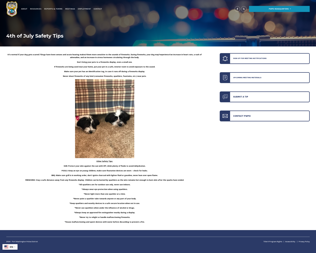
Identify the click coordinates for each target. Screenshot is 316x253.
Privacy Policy (304, 242)
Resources (35, 9)
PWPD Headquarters (279, 9)
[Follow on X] (244, 9)
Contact (98, 9)
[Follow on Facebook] (237, 9)
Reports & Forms (53, 9)
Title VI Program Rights (273, 242)
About (24, 9)
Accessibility (290, 242)
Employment (84, 9)
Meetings (70, 9)
